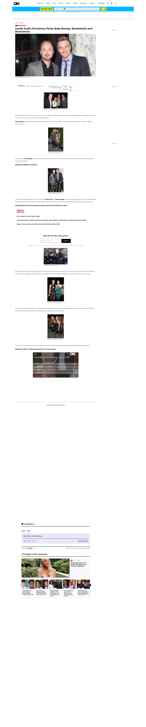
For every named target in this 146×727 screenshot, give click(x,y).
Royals (60, 3)
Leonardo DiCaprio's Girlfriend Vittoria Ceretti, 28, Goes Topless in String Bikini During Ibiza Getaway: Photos (51, 220)
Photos (21, 22)
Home (16, 22)
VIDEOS (75, 3)
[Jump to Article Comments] (50, 86)
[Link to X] (115, 3)
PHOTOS (68, 3)
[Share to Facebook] (54, 86)
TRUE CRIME (83, 3)
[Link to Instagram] (112, 3)
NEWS (48, 3)
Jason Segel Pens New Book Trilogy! (28, 216)
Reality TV (40, 3)
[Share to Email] (71, 86)
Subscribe (101, 3)
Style (54, 3)
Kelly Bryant (21, 85)
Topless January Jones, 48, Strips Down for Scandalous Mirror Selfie (38, 224)
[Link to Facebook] (108, 3)
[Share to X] (60, 86)
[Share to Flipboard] (65, 86)
